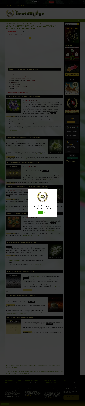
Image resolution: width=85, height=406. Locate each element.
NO (45, 212)
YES (40, 212)
